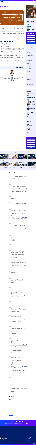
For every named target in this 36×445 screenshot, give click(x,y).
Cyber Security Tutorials (29, 120)
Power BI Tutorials (28, 128)
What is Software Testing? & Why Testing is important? (31, 21)
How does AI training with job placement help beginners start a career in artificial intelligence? (32, 105)
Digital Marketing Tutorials (29, 125)
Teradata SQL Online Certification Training (30, 84)
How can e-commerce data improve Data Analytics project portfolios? (32, 99)
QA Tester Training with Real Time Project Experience (30, 57)
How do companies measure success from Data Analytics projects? (32, 103)
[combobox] (27, 37)
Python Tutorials (28, 129)
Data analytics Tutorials (29, 121)
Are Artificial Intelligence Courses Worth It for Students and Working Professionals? (32, 101)
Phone (27, 36)
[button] (16, 67)
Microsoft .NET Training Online (29, 52)
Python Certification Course (29, 50)
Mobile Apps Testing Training (29, 66)
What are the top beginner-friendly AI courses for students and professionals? (32, 93)
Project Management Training (29, 65)
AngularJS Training (28, 71)
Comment (10, 399)
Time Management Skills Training (29, 63)
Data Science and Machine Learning (29, 60)
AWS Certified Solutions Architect (29, 58)
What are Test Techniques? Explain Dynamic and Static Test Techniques (32, 26)
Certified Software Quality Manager (29, 78)
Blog (0, 5)
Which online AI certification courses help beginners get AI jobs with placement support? (32, 97)
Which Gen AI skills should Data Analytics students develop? (32, 108)
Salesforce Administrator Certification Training (30, 55)
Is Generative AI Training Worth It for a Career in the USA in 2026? (32, 95)
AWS (27, 116)
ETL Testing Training (28, 76)
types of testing (5, 44)
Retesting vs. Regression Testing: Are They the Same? (31, 29)
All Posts (12, 79)
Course (27, 40)
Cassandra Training (28, 81)
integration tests (5, 51)
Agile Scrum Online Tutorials (29, 113)
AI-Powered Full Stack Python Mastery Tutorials (30, 114)
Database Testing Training (29, 68)
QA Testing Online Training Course (29, 47)
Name (27, 34)
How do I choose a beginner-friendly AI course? (32, 91)
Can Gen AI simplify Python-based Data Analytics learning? (32, 106)
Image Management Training (29, 79)
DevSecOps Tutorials (29, 124)
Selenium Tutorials (28, 132)
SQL (27, 133)
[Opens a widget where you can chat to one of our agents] (33, 444)
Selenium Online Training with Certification (30, 49)
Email (27, 38)
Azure (27, 117)
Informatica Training (28, 73)
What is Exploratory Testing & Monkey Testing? (32, 27)
